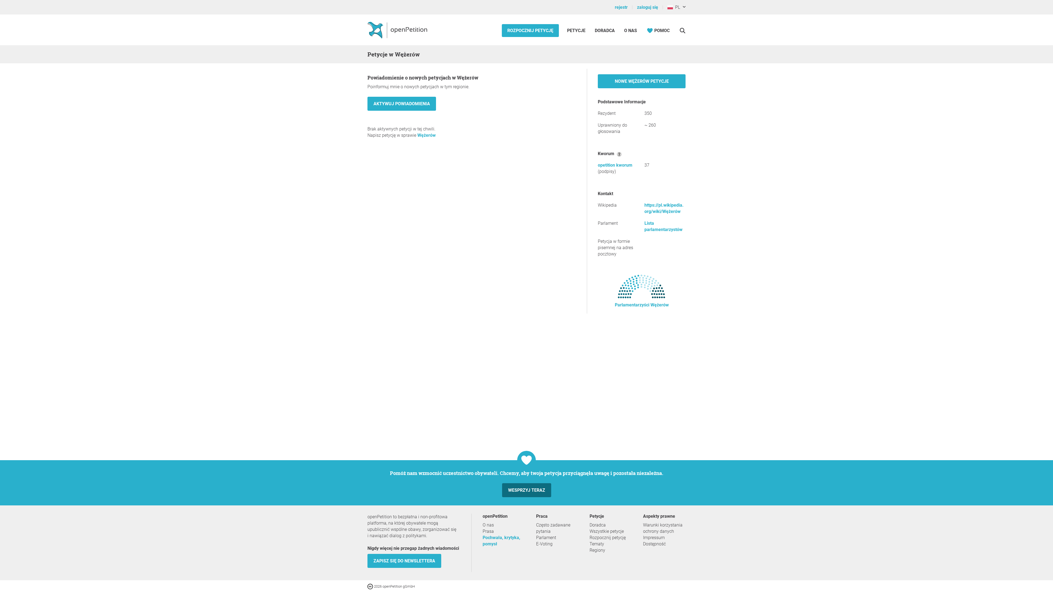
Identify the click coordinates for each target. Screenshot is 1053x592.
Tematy (597, 544)
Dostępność (654, 544)
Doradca (605, 30)
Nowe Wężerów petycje (642, 81)
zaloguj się (647, 7)
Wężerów (426, 135)
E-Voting (544, 544)
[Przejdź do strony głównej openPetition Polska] (398, 30)
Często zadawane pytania (553, 528)
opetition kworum (615, 165)
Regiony (597, 550)
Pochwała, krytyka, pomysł (501, 541)
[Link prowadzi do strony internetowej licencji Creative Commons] (370, 586)
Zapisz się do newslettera (404, 560)
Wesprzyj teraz (526, 490)
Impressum (654, 537)
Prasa (488, 531)
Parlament (546, 537)
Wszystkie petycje (607, 531)
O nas (630, 30)
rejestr (621, 7)
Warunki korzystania (663, 525)
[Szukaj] (682, 30)
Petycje (577, 30)
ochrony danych (658, 531)
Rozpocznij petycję (530, 30)
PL (676, 7)
